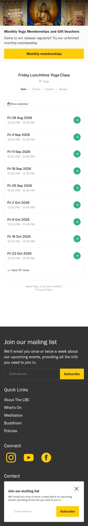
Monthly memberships (44, 54)
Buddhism (13, 423)
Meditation (13, 415)
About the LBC (16, 400)
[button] (78, 13)
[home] (15, 13)
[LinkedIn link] (10, 457)
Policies (10, 431)
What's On (13, 407)
